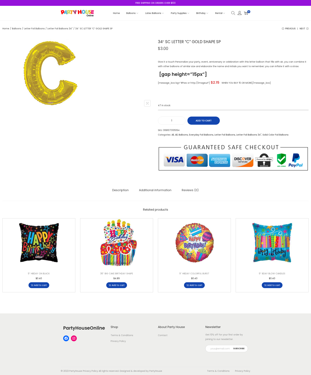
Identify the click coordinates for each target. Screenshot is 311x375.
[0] (246, 13)
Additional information (155, 190)
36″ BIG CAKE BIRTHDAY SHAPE (116, 273)
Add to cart (204, 120)
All (173, 134)
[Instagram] (74, 338)
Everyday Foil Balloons (201, 134)
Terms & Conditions (122, 335)
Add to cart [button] (40, 285)
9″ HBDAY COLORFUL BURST (194, 273)
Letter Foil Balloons (34, 28)
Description (120, 190)
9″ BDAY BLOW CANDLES (272, 273)
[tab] (120, 190)
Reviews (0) (190, 190)
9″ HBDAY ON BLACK (39, 273)
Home (5, 28)
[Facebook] (66, 338)
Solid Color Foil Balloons (275, 134)
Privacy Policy (118, 341)
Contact (162, 335)
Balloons (16, 28)
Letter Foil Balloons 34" (60, 28)
